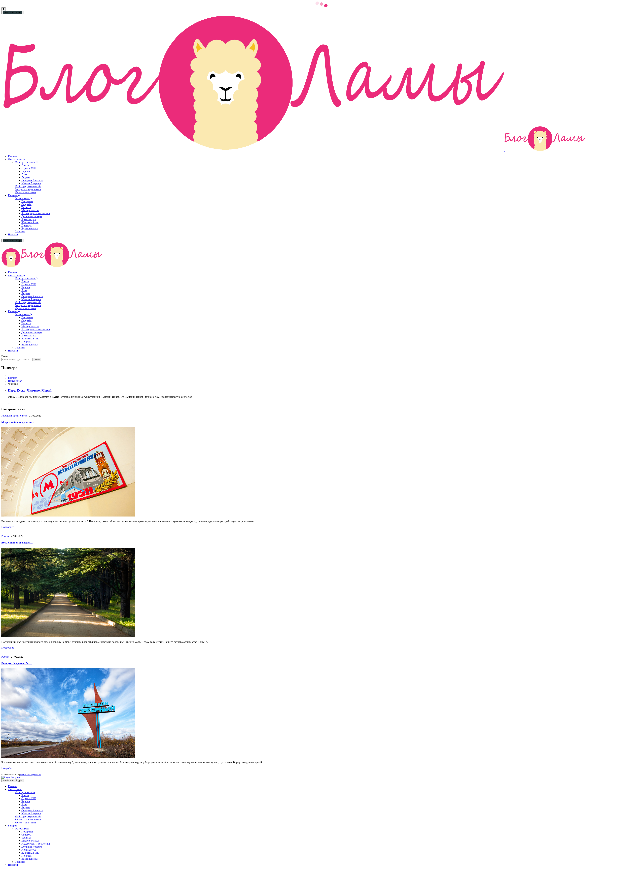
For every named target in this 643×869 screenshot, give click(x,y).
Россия (5, 536)
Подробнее (7, 527)
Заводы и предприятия (14, 415)
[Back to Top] (3, 9)
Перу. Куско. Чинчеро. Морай (30, 390)
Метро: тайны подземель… (17, 422)
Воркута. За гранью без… (16, 663)
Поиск (5, 356)
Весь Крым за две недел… (17, 542)
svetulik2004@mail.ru (30, 774)
